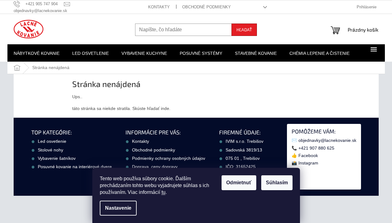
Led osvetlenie (52, 141)
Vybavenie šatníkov (57, 158)
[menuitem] (36, 53)
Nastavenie (118, 208)
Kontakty (159, 7)
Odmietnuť (239, 182)
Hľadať (244, 29)
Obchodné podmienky (206, 7)
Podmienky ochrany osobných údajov (168, 158)
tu (163, 192)
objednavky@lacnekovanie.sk (327, 140)
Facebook (308, 155)
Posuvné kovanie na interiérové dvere (75, 166)
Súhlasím (277, 182)
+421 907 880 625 (316, 148)
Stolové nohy (50, 149)
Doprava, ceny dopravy (155, 166)
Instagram (308, 162)
